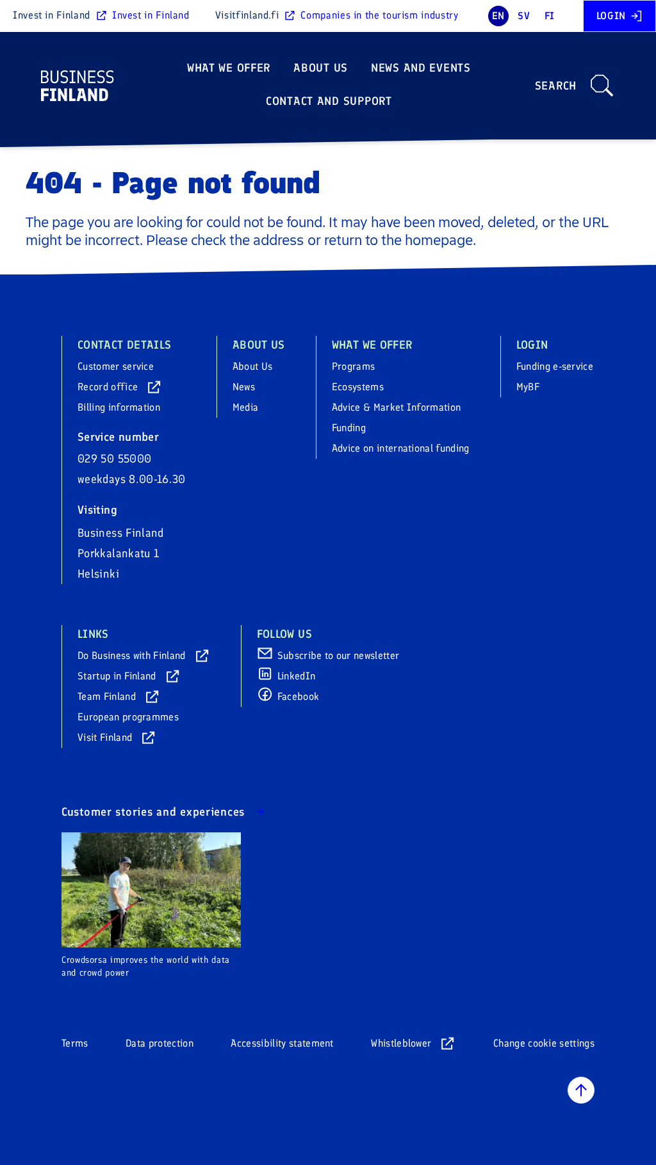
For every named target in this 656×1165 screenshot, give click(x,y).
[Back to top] (581, 1090)
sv (524, 16)
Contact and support (329, 101)
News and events (421, 68)
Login (611, 16)
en (498, 16)
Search (556, 86)
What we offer (228, 68)
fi (550, 16)
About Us (320, 68)
